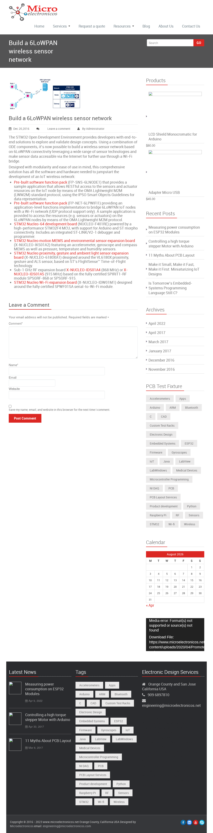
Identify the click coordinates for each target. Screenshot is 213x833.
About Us (166, 26)
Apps (182, 399)
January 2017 (160, 350)
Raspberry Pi (158, 515)
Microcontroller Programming (169, 479)
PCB (171, 488)
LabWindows (158, 470)
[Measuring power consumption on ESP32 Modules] (15, 688)
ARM (173, 408)
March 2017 (158, 341)
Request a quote (92, 26)
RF (177, 515)
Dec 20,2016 (21, 129)
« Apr (150, 605)
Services (60, 26)
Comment (16, 323)
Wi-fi (171, 524)
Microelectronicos (21, 826)
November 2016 (162, 369)
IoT (152, 461)
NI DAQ (154, 488)
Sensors (194, 515)
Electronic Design (161, 434)
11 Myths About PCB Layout (171, 255)
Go (199, 42)
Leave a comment (58, 129)
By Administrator (93, 129)
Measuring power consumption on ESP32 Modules (174, 229)
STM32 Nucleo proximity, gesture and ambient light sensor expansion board (71, 255)
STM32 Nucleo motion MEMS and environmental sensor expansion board (74, 240)
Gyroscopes (179, 452)
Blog (146, 26)
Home (39, 26)
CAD (164, 416)
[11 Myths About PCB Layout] (15, 744)
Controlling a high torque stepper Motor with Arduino (171, 243)
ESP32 (189, 443)
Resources (122, 26)
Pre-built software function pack (40, 182)
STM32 (154, 524)
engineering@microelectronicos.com (67, 826)
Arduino (155, 408)
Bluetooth (191, 408)
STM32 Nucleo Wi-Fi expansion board (45, 282)
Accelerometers (160, 399)
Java (166, 461)
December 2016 (161, 360)
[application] (175, 634)
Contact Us (191, 26)
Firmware (156, 452)
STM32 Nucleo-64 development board (45, 223)
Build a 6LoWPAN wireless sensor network (60, 118)
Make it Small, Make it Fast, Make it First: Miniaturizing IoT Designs (174, 269)
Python (191, 506)
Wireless (189, 524)
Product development (164, 506)
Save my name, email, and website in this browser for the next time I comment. (59, 410)
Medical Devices (186, 470)
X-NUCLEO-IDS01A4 (83, 269)
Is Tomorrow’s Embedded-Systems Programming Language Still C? (170, 288)
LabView (185, 461)
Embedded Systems (162, 443)
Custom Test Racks (162, 425)
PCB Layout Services (163, 497)
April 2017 (157, 332)
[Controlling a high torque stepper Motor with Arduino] (15, 718)
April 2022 (157, 323)
